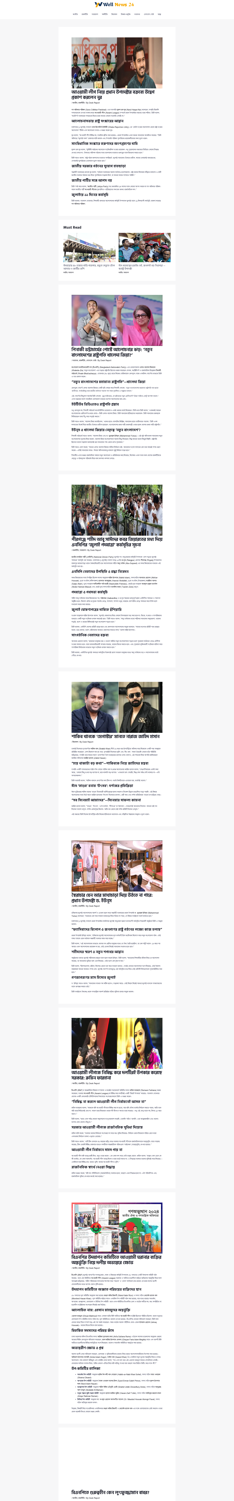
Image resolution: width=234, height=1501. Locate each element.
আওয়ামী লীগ (100, 113)
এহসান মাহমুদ (77, 1316)
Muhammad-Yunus (128, 436)
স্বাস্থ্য (159, 14)
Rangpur (130, 560)
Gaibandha (112, 598)
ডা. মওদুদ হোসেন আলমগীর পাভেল (110, 1399)
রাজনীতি (85, 14)
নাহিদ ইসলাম (113, 577)
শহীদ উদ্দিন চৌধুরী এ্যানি (108, 1387)
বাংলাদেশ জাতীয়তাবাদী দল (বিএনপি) (85, 367)
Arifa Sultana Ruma (122, 1336)
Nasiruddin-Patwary (118, 584)
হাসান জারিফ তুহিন (112, 1393)
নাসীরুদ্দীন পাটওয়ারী (100, 584)
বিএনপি (74, 1090)
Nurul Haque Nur (134, 110)
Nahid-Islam (124, 577)
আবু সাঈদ (121, 563)
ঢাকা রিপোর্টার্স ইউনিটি (99, 127)
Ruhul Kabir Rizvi (125, 1295)
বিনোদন (114, 14)
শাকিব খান (94, 749)
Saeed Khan (121, 1357)
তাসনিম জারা (116, 587)
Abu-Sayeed (131, 563)
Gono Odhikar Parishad (96, 110)
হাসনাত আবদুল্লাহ (105, 580)
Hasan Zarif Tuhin (128, 1393)
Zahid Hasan (99, 758)
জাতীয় (75, 14)
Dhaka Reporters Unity (118, 127)
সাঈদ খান (111, 1357)
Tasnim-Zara (127, 587)
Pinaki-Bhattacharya (87, 373)
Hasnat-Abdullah (119, 580)
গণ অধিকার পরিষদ (78, 110)
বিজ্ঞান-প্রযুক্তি (126, 14)
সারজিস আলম (151, 580)
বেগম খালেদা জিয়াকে (147, 367)
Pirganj (150, 560)
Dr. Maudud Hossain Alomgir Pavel (139, 1399)
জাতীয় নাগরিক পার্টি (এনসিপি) (82, 557)
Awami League (112, 113)
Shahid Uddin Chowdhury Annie (131, 1387)
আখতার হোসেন (145, 577)
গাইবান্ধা (103, 598)
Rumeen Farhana (148, 1090)
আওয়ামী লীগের (91, 189)
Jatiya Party (102, 186)
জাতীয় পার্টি (92, 186)
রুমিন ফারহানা (135, 1090)
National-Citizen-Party (103, 557)
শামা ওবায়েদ (155, 1374)
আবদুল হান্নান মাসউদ (149, 584)
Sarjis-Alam (77, 584)
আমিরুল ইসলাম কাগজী (80, 1357)
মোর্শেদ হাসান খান (150, 1295)
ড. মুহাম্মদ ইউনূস (112, 436)
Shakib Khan (104, 749)
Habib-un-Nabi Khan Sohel (129, 1374)
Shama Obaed (84, 1377)
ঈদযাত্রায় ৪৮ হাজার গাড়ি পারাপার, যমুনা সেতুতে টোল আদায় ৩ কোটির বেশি (89, 267)
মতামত (137, 14)
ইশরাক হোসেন (145, 1322)
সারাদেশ (95, 14)
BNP (80, 1090)
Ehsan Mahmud (90, 1316)
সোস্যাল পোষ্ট (149, 14)
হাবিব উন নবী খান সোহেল (107, 1374)
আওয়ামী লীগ (89, 1093)
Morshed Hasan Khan (81, 1298)
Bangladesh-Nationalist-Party (113, 367)
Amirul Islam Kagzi (98, 1357)
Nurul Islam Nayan (89, 1384)
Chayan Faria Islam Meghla (134, 1339)
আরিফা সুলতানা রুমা (105, 1336)
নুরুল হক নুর (121, 110)
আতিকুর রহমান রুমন (153, 1393)
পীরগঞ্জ (143, 560)
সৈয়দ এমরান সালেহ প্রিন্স (107, 1381)
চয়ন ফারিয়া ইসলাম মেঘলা (111, 1339)
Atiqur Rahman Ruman (87, 1396)
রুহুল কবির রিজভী (110, 1295)
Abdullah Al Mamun (94, 1390)
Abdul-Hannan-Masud (81, 587)
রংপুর (124, 560)
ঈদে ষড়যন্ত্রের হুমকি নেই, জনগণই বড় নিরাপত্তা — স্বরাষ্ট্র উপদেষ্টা (142, 267)
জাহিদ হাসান (88, 758)
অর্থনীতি (105, 14)
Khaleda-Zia (77, 370)
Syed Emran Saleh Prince (129, 1381)
